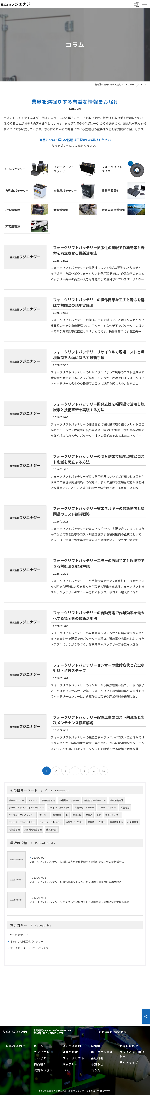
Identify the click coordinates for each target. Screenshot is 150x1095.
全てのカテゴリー (20, 935)
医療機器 (57, 814)
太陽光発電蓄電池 (33, 829)
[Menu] (144, 4)
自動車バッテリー (74, 822)
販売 (99, 814)
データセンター (16, 800)
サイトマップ (129, 1062)
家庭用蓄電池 (48, 800)
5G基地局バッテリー (69, 800)
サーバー (44, 814)
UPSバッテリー (112, 814)
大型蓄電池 (14, 829)
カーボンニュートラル (59, 807)
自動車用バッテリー (84, 807)
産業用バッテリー (96, 822)
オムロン (33, 800)
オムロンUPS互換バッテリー (26, 941)
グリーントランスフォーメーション (26, 807)
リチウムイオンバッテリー (22, 814)
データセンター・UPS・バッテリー (30, 948)
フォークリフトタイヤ (50, 822)
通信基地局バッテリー (95, 800)
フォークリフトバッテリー (22, 822)
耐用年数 (76, 814)
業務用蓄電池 (116, 822)
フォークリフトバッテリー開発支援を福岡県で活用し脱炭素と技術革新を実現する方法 (99, 406)
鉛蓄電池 (125, 807)
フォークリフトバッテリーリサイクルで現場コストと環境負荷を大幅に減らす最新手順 (98, 354)
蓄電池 (89, 814)
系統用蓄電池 (116, 800)
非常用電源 (51, 829)
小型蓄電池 (132, 822)
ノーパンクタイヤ (107, 807)
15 (103, 771)
